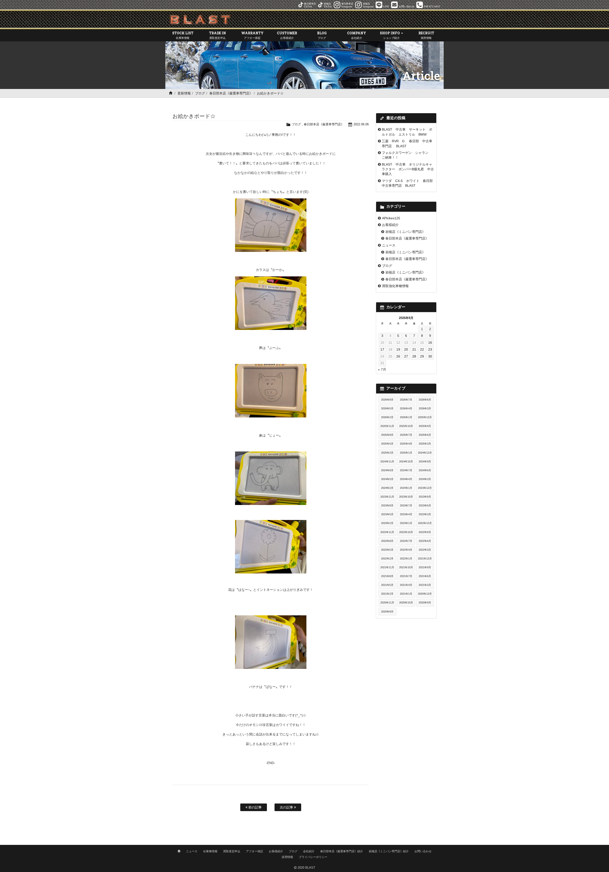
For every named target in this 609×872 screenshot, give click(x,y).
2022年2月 (387, 558)
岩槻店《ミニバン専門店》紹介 (389, 851)
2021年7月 (406, 576)
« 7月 (382, 369)
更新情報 (184, 93)
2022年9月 (425, 532)
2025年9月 (425, 426)
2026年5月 (387, 408)
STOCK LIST (182, 35)
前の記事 (254, 807)
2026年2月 (387, 417)
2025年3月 (425, 443)
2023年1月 (406, 523)
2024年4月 (406, 479)
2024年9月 (425, 461)
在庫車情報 (210, 851)
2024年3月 (425, 479)
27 (406, 356)
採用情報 (287, 857)
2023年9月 (425, 496)
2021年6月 (425, 576)
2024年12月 (425, 452)
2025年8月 (387, 434)
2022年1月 (406, 558)
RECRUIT (426, 35)
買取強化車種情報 (395, 286)
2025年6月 (425, 434)
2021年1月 (406, 593)
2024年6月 (425, 470)
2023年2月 (387, 523)
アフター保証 (254, 851)
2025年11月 (387, 426)
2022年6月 (425, 540)
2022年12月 (425, 523)
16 (430, 342)
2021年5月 (387, 584)
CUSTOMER (287, 35)
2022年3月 (425, 549)
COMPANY (356, 35)
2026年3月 (425, 408)
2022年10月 (406, 532)
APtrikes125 (391, 218)
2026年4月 (406, 408)
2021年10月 (406, 567)
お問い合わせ (423, 851)
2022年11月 (387, 532)
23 (430, 349)
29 (422, 356)
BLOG (322, 35)
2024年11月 (387, 461)
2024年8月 (387, 470)
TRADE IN (217, 35)
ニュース (388, 245)
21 (414, 349)
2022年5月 (387, 549)
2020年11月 (387, 602)
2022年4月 (406, 549)
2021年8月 (387, 576)
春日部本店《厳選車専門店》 (231, 93)
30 (430, 356)
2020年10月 (406, 602)
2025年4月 (406, 443)
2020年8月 (387, 611)
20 (406, 349)
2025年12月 (425, 417)
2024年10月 (406, 461)
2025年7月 (406, 434)
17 (382, 349)
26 (398, 356)
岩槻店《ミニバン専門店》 (405, 232)
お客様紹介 (390, 225)
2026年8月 (387, 399)
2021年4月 (406, 584)
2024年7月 (406, 470)
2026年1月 (406, 417)
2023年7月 (406, 505)
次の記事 (287, 807)
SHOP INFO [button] (390, 35)
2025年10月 (406, 426)
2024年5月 (387, 479)
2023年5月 (387, 514)
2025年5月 (387, 443)
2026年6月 (425, 399)
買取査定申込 (231, 851)
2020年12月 (425, 593)
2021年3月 (425, 584)
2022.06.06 (361, 124)
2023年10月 (406, 496)
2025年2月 (387, 452)
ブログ (200, 93)
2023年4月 (406, 514)
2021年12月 (425, 558)
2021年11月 (387, 567)
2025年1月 (406, 452)
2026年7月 (406, 399)
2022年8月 (387, 540)
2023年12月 (425, 487)
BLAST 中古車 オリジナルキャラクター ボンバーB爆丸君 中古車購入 (408, 169)
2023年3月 (425, 514)
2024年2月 (387, 487)
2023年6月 (425, 505)
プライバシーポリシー (313, 857)
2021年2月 (387, 593)
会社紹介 (308, 851)
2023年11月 (387, 496)
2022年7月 (406, 540)
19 (398, 349)
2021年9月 (425, 567)
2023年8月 (387, 505)
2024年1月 (406, 487)
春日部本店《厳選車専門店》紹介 (341, 851)
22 (422, 349)
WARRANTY (252, 35)
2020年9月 (425, 602)
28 (414, 356)
